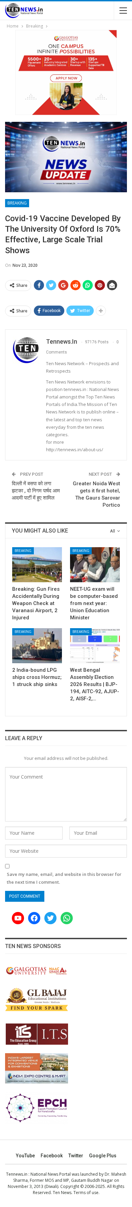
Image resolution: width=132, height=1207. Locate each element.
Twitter (75, 1155)
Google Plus (102, 1155)
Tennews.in (16, 1174)
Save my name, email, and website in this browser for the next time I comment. (64, 878)
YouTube (25, 1155)
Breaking (17, 203)
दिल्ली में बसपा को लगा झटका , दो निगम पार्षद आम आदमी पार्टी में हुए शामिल (36, 490)
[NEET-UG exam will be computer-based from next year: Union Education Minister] (95, 564)
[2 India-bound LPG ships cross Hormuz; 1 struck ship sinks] (37, 645)
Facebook (52, 1155)
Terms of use (85, 1192)
